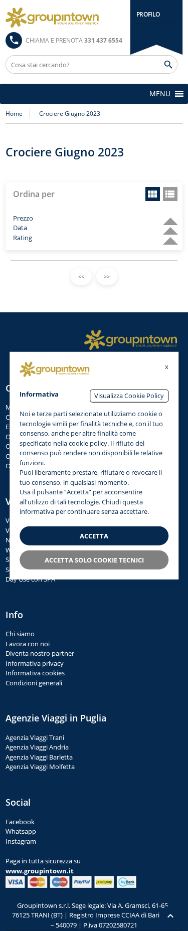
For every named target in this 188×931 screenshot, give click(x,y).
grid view (152, 194)
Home (14, 113)
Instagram (21, 841)
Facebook (20, 821)
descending (166, 217)
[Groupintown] (52, 18)
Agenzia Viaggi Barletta (39, 757)
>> (107, 276)
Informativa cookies (35, 672)
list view (170, 194)
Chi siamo (20, 633)
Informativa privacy (35, 663)
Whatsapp (21, 831)
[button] (159, 94)
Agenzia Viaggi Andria (37, 747)
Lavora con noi (28, 643)
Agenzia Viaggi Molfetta (40, 766)
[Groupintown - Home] (130, 340)
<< (81, 276)
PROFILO (148, 14)
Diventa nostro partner (40, 653)
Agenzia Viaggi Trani (35, 737)
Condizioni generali (34, 682)
